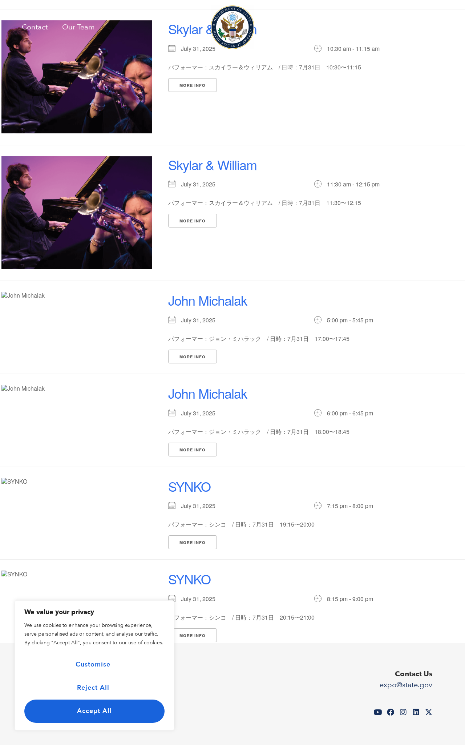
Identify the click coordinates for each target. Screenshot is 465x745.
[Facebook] (408, 27)
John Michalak (207, 300)
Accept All (94, 711)
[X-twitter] (446, 27)
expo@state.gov (406, 685)
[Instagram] (421, 27)
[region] (94, 665)
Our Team (78, 27)
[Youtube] (396, 27)
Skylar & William (212, 164)
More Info (192, 85)
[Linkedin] (434, 27)
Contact (35, 27)
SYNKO (189, 486)
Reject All (93, 687)
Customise (93, 664)
